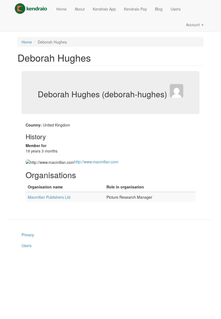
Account (193, 24)
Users (176, 9)
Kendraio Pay (135, 9)
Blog (159, 9)
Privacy (28, 234)
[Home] (32, 8)
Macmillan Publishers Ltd (49, 197)
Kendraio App (104, 9)
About (80, 9)
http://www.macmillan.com (96, 161)
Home (61, 9)
